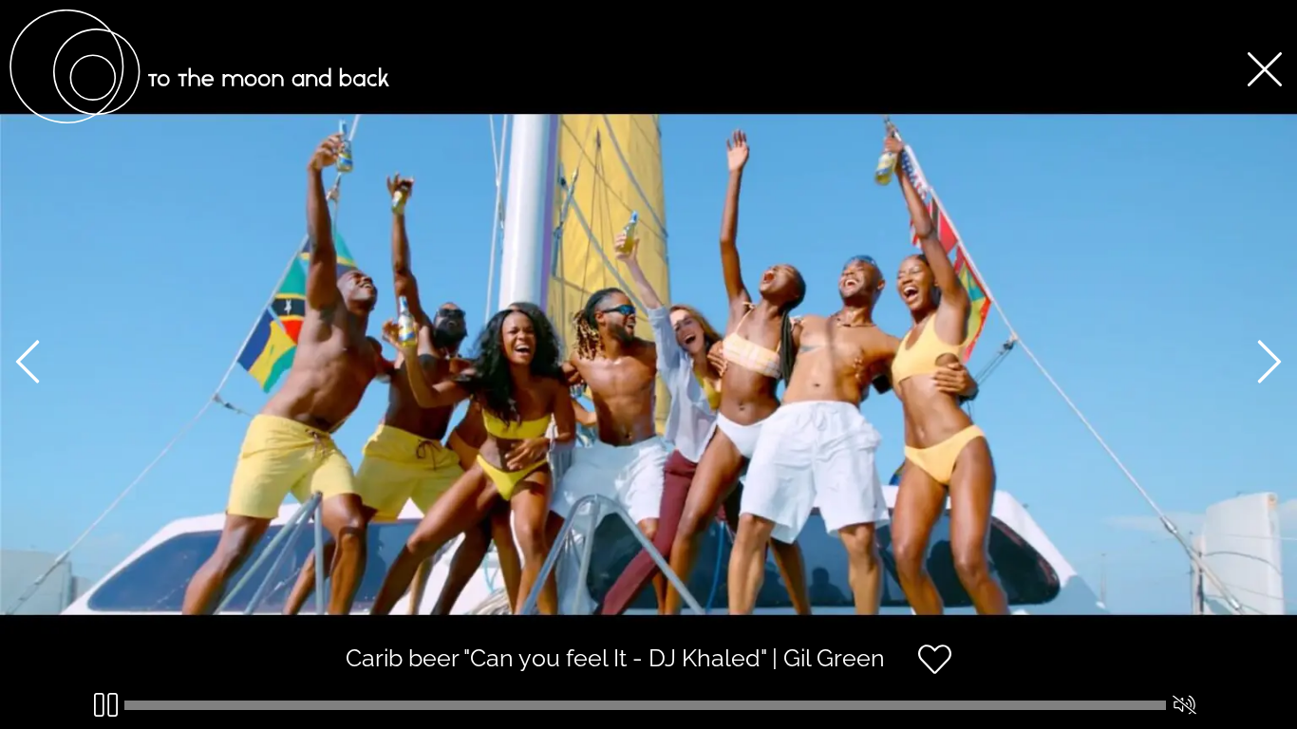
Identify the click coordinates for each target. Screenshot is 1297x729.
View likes (1009, 675)
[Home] (199, 118)
